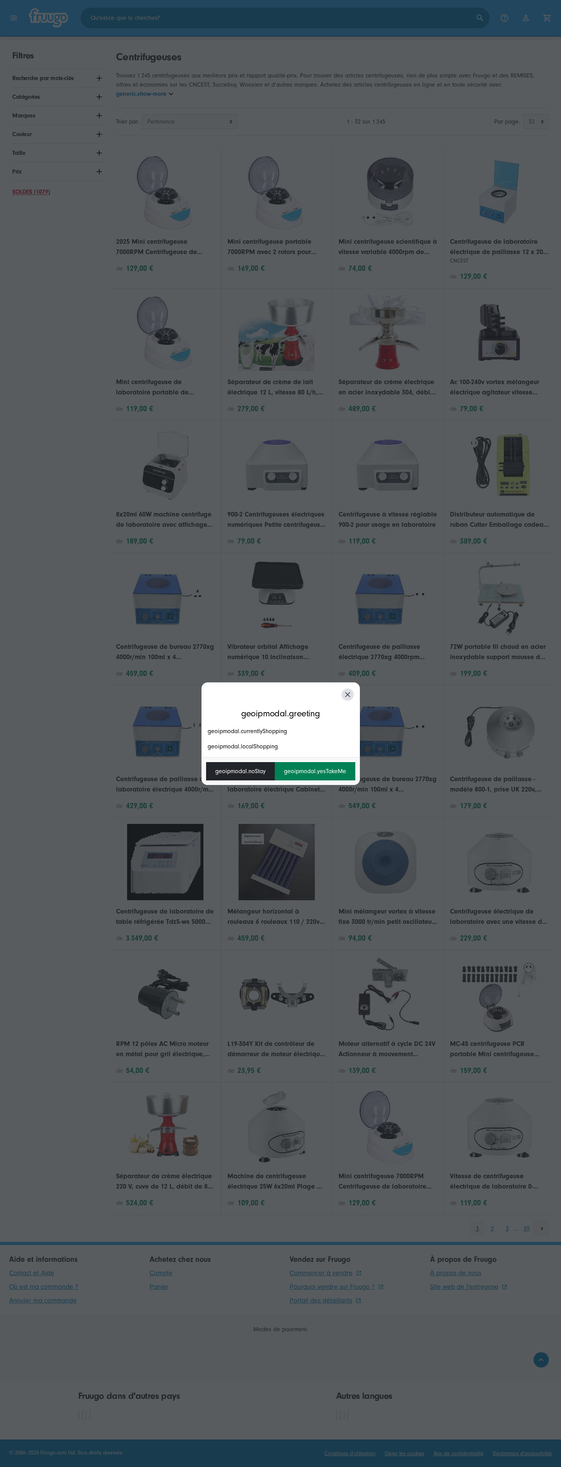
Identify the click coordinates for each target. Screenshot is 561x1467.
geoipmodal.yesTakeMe (315, 771)
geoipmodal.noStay (240, 771)
